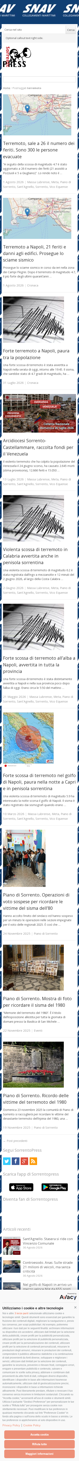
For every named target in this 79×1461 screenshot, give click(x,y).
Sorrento (41, 187)
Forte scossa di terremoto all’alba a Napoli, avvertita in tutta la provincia (39, 664)
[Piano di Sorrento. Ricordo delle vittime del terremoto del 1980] (33, 1086)
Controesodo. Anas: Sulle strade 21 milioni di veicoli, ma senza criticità (48, 1267)
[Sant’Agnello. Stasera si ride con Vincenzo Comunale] (12, 1254)
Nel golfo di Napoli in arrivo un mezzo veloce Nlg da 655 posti (47, 1286)
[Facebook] (15, 1161)
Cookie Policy (32, 1425)
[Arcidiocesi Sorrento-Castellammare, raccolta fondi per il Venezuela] (39, 431)
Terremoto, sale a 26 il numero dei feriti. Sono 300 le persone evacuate (39, 149)
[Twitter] (7, 1161)
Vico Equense (58, 187)
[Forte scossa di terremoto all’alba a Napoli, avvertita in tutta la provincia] (33, 649)
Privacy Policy (11, 1425)
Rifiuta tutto (39, 1444)
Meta (55, 182)
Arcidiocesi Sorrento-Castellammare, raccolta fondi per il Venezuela (38, 447)
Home (6, 88)
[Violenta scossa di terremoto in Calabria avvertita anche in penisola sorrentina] (33, 540)
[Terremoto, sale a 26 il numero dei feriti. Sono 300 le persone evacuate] (37, 134)
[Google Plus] (24, 1161)
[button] (75, 1307)
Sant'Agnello (25, 187)
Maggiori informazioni (39, 1453)
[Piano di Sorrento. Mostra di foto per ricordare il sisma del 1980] (33, 989)
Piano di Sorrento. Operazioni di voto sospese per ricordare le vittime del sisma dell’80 (36, 901)
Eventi (38, 1030)
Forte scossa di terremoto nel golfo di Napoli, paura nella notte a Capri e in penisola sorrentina (39, 782)
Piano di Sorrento (46, 933)
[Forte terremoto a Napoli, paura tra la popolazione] (33, 342)
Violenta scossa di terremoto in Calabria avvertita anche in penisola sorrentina (35, 556)
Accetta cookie (39, 1434)
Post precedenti (15, 1141)
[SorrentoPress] (39, 57)
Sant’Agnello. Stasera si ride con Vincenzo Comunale (48, 1241)
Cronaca (32, 285)
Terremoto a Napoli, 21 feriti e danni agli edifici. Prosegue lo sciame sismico (34, 253)
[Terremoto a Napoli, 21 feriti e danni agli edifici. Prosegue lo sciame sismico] (37, 238)
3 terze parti (21, 1313)
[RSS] (33, 1161)
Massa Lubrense (38, 182)
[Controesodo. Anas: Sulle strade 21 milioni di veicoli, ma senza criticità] (12, 1272)
